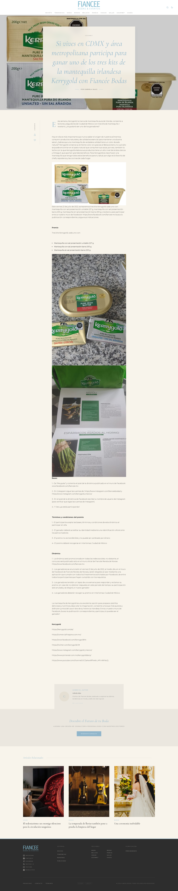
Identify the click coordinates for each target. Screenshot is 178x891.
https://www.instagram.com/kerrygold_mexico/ (72, 494)
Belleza (86, 13)
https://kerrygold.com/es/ (62, 629)
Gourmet (121, 13)
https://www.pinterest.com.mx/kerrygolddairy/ (71, 655)
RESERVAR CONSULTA (89, 733)
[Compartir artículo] (35, 135)
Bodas (77, 13)
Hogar (104, 13)
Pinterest (29, 858)
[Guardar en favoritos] (35, 140)
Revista (48, 13)
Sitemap (80, 883)
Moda (69, 13)
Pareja (95, 13)
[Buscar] (167, 7)
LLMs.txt (88, 883)
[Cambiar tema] (172, 7)
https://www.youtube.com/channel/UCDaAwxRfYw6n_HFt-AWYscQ (80, 660)
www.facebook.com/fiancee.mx (65, 486)
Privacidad (27, 883)
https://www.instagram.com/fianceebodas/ (102, 491)
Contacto (38, 883)
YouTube (29, 867)
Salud (111, 13)
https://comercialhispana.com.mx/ (66, 635)
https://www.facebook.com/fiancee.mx (99, 215)
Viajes (130, 13)
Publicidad (61, 861)
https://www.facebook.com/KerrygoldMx (69, 640)
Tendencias (59, 13)
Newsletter (30, 870)
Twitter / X (30, 864)
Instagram (30, 855)
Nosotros (61, 857)
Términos (49, 883)
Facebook (29, 861)
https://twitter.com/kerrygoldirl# (66, 645)
